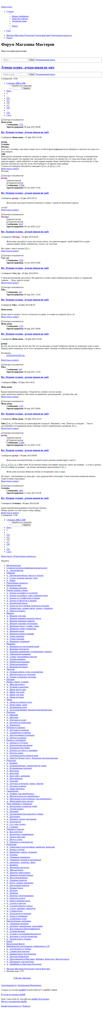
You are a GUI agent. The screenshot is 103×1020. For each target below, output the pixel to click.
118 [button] (8, 108)
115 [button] (8, 100)
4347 (21, 224)
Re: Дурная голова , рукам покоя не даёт (25, 132)
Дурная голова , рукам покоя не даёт (27, 67)
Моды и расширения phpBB (14, 1001)
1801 (21, 490)
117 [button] (8, 105)
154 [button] (8, 113)
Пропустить (6, 7)
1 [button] (7, 93)
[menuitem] (20, 16)
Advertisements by (9, 985)
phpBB (22, 990)
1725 (21, 124)
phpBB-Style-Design (40, 999)
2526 (21, 260)
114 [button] (8, 98)
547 (20, 292)
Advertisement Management (29, 985)
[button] (15, 83)
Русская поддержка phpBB (13, 994)
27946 (21, 185)
